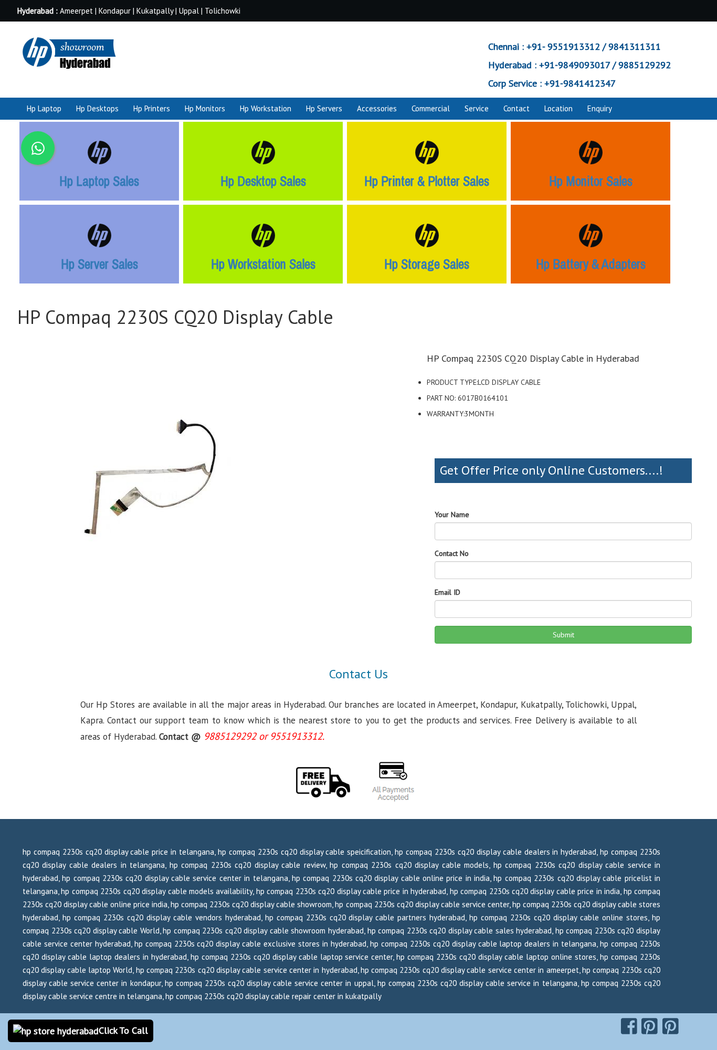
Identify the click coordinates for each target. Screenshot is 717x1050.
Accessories (377, 108)
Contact (516, 108)
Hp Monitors (205, 108)
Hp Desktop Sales (263, 181)
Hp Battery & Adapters (591, 264)
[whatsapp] (38, 148)
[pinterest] (649, 1026)
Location (558, 108)
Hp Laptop (44, 108)
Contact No (452, 553)
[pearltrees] (670, 1026)
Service (477, 108)
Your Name (452, 514)
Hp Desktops (97, 108)
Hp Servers (324, 108)
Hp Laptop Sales (99, 181)
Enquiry (599, 108)
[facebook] (629, 1026)
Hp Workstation (265, 108)
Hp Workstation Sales (263, 264)
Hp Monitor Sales (590, 181)
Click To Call (123, 1030)
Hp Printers (151, 108)
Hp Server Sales (99, 264)
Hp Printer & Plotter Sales (426, 181)
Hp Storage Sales (426, 264)
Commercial (431, 108)
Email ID (447, 592)
